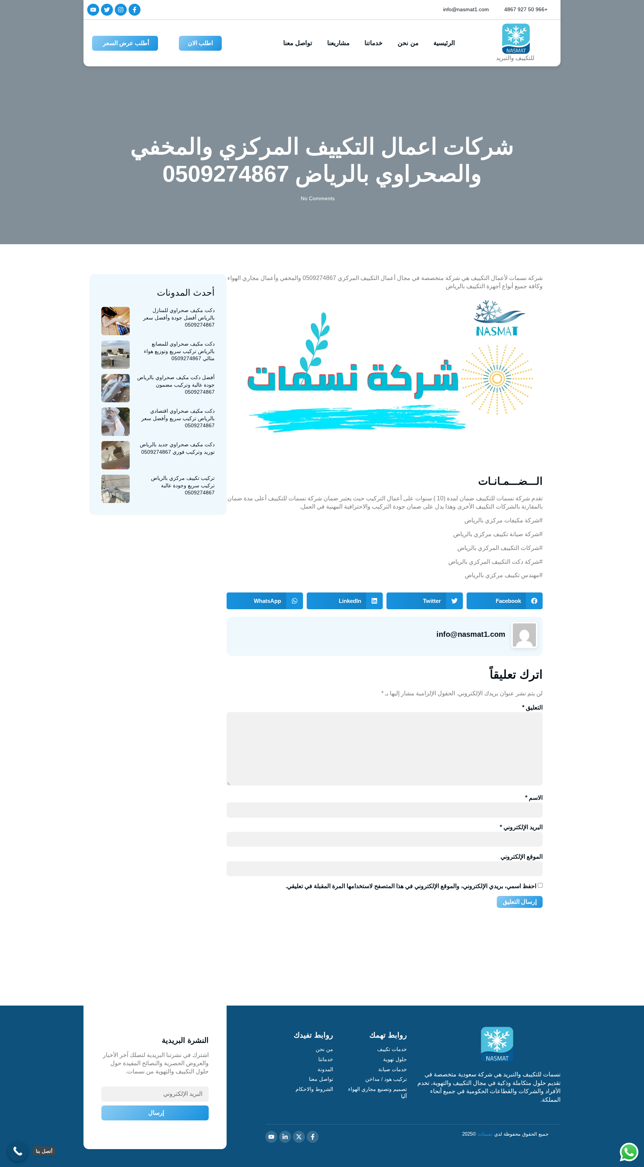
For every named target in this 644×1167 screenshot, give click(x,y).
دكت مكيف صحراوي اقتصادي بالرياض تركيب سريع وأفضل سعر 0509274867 (178, 418)
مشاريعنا (338, 43)
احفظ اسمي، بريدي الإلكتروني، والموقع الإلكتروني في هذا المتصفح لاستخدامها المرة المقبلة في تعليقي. (410, 886)
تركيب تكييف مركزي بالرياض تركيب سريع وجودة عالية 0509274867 (183, 485)
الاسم (534, 798)
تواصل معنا (297, 43)
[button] (505, 600)
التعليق (532, 707)
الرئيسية (444, 43)
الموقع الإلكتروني (522, 856)
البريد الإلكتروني (521, 827)
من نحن (408, 43)
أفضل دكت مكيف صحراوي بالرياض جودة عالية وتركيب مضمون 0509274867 (176, 384)
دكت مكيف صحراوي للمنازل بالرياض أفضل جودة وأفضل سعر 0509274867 (179, 317)
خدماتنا (373, 43)
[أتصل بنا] (17, 1151)
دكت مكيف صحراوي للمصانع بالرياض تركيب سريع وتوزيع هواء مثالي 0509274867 (179, 351)
